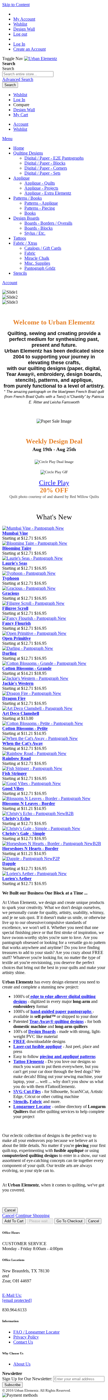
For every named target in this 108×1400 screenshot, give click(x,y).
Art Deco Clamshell (20, 713)
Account (20, 124)
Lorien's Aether (17, 878)
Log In (19, 44)
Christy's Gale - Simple (23, 833)
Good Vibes (13, 788)
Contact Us (23, 1342)
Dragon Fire (13, 698)
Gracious (10, 593)
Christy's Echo (16, 818)
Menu (7, 138)
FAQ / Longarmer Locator (36, 1332)
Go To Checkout (69, 1221)
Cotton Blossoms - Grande (27, 668)
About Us (21, 1364)
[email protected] (17, 1300)
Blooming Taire (16, 548)
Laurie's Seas (14, 563)
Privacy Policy (26, 1337)
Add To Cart (14, 1221)
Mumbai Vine (15, 533)
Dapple (9, 863)
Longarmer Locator (32, 1106)
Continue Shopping (33, 1215)
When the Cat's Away (22, 743)
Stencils (20, 1101)
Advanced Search (17, 79)
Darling (9, 653)
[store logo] (40, 58)
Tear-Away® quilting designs (56, 1021)
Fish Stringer (14, 773)
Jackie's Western (18, 683)
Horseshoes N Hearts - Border (30, 848)
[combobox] (27, 74)
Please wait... (40, 1221)
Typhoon (10, 578)
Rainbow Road (16, 758)
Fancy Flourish (16, 623)
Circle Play (54, 482)
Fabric (36, 1101)
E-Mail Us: (12, 1295)
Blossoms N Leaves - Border (28, 803)
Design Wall (24, 109)
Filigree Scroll (15, 608)
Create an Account (29, 49)
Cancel (10, 1210)
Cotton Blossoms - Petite (25, 728)
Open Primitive (16, 638)
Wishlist (20, 94)
